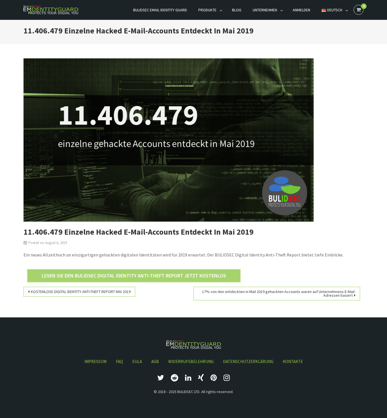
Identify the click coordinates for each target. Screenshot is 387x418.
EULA (137, 361)
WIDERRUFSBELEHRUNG (191, 361)
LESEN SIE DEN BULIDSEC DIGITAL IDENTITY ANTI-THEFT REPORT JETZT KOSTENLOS (134, 275)
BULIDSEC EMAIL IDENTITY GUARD (160, 9)
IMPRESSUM (95, 361)
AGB (155, 361)
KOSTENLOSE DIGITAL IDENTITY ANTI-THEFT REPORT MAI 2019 (81, 291)
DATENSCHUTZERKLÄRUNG (248, 361)
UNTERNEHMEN (265, 9)
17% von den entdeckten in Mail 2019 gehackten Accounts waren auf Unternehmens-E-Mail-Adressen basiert (279, 293)
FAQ (119, 361)
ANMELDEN (301, 9)
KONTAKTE (293, 361)
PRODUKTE (207, 9)
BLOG (236, 9)
